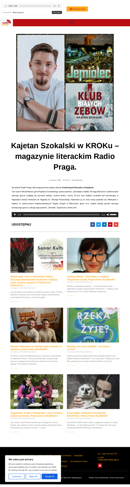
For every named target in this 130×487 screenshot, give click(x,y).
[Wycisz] (108, 214)
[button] (71, 22)
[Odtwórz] (15, 214)
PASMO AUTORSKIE (63, 456)
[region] (33, 468)
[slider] (113, 214)
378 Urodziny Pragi (79, 461)
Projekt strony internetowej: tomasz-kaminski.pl (106, 478)
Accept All (49, 476)
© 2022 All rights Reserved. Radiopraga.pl (66, 478)
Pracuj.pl (63, 466)
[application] (65, 214)
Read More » (14, 301)
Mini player (57, 12)
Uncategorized (77, 180)
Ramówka (78, 456)
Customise (16, 476)
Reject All (33, 476)
